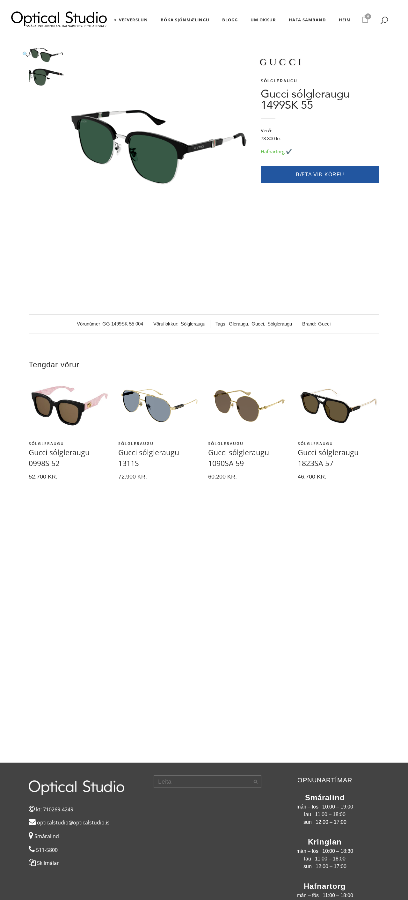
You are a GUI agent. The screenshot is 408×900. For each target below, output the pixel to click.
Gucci (257, 323)
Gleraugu (238, 323)
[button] (134, 54)
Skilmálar (47, 863)
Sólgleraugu (279, 81)
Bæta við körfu (320, 174)
